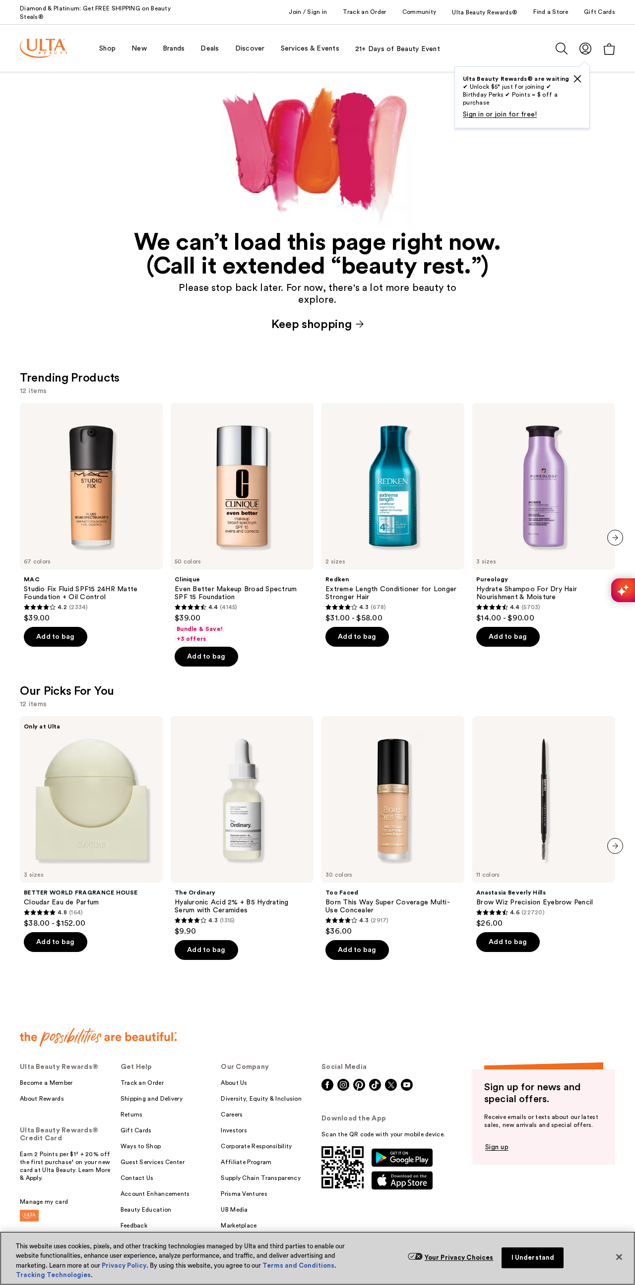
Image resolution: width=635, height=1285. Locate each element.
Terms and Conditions (298, 1265)
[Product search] (562, 48)
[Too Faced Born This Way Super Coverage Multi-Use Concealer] (392, 826)
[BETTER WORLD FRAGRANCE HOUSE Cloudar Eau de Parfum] (91, 822)
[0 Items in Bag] (609, 49)
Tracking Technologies (53, 1275)
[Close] (619, 1257)
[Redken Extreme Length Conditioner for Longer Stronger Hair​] (392, 513)
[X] (577, 79)
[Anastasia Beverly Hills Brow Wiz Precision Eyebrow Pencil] (543, 822)
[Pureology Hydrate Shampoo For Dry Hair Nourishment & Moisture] (543, 513)
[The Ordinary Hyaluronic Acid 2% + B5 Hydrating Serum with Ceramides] (242, 826)
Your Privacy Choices (459, 1257)
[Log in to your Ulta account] (585, 48)
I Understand (533, 1257)
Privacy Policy (124, 1265)
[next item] (615, 538)
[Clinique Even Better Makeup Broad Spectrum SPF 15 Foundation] (242, 523)
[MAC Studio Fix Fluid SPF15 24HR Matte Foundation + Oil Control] (91, 513)
